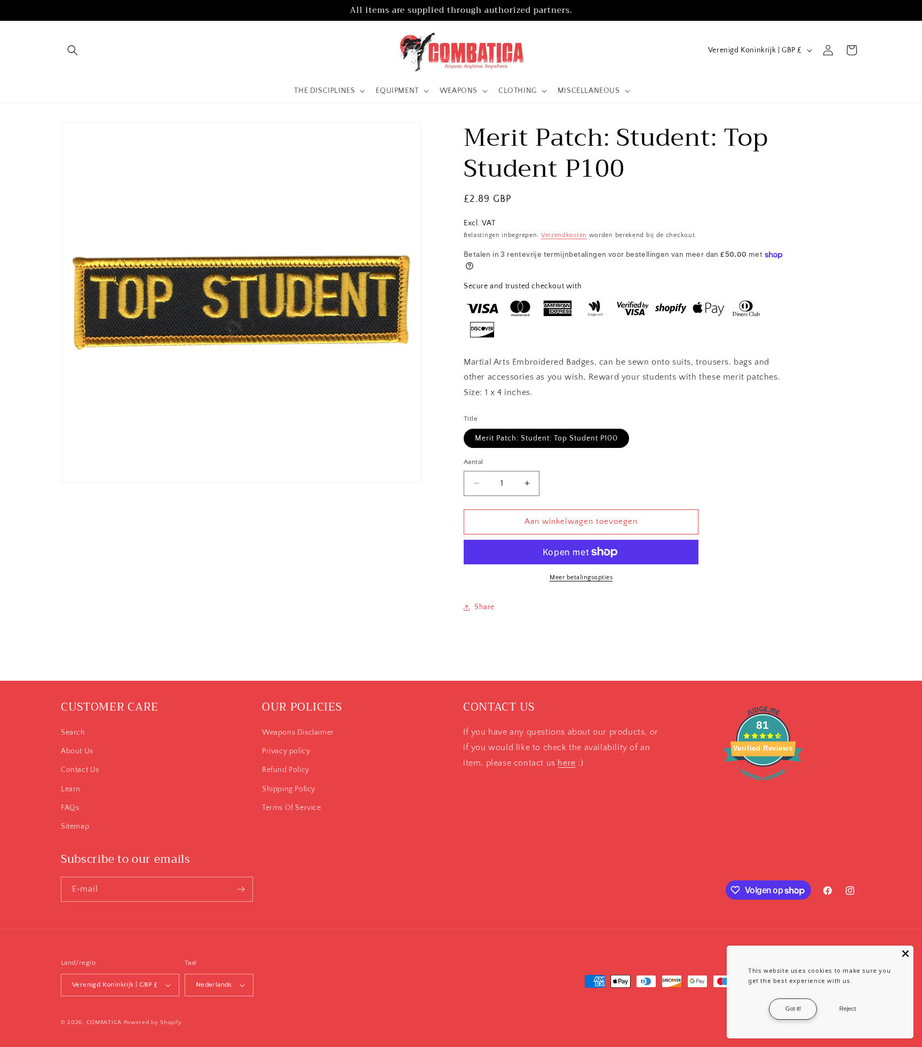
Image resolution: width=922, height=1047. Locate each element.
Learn (71, 789)
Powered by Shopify (153, 1022)
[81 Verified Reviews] (763, 786)
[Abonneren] (240, 889)
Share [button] (484, 607)
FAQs (70, 808)
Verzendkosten (564, 235)
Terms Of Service (291, 808)
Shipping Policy (288, 789)
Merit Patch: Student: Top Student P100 (546, 438)
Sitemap (75, 826)
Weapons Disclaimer (298, 732)
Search (73, 732)
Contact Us (80, 770)
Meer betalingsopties (581, 577)
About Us (77, 751)
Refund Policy (285, 770)
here (566, 763)
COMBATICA (104, 1022)
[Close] (905, 953)
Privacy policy (286, 751)
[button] (72, 50)
